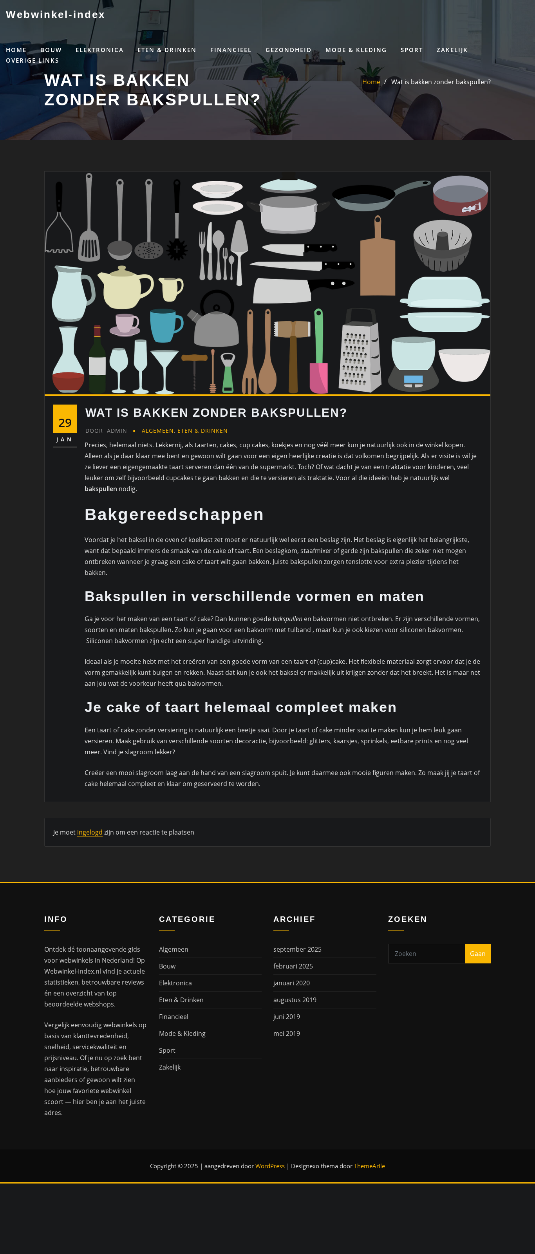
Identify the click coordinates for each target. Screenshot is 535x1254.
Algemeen (158, 430)
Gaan (478, 953)
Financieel (231, 50)
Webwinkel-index (55, 14)
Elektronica (100, 50)
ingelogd (90, 832)
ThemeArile (369, 1166)
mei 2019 (286, 1033)
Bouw (51, 50)
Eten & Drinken (167, 50)
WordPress (270, 1166)
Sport (412, 50)
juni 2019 (286, 1016)
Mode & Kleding (356, 50)
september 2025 (297, 949)
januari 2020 (291, 983)
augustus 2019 (294, 1000)
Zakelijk (452, 50)
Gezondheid (289, 50)
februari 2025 (293, 966)
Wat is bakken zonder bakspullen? (441, 82)
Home (16, 50)
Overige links (32, 60)
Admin (106, 430)
